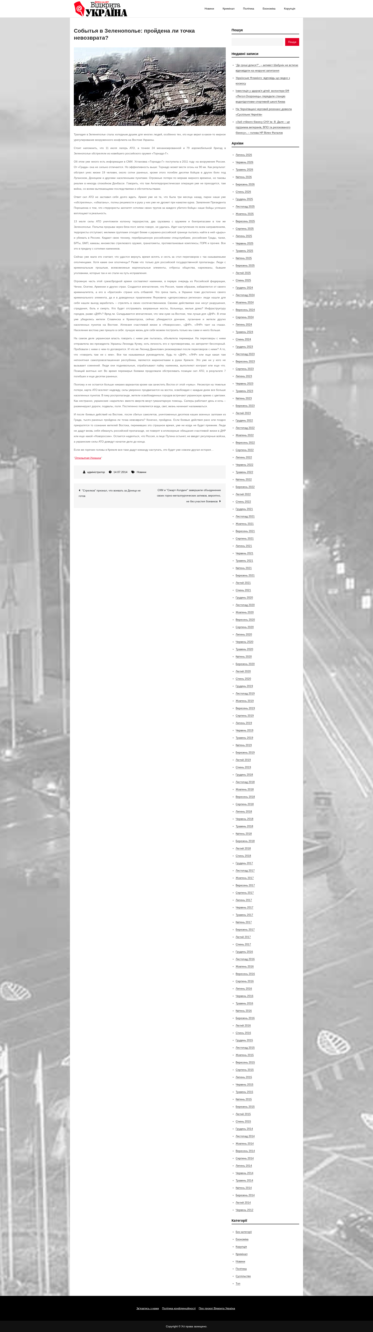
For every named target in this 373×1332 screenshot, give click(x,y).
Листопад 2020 (245, 604)
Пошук (237, 30)
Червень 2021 (244, 553)
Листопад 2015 (245, 1047)
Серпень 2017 (245, 892)
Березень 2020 (245, 663)
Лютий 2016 (243, 1025)
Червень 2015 (244, 1084)
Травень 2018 (244, 826)
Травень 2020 (244, 649)
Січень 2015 (243, 1121)
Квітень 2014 (244, 1187)
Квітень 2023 (244, 398)
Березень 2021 (245, 575)
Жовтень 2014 (245, 1143)
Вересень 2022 (245, 442)
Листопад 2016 (245, 959)
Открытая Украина (88, 457)
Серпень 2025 (245, 228)
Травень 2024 (244, 331)
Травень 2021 (244, 560)
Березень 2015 (245, 1106)
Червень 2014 (244, 1173)
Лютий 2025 (243, 272)
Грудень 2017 (244, 863)
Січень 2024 (243, 339)
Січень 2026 (243, 191)
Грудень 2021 (244, 508)
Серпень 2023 (245, 368)
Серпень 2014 (245, 1158)
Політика (248, 8)
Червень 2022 (244, 464)
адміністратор (96, 472)
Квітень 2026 (244, 176)
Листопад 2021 (245, 516)
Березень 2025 (245, 265)
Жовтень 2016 (245, 966)
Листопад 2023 (245, 354)
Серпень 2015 (245, 1069)
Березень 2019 (245, 752)
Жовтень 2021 (245, 523)
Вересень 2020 (245, 619)
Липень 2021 (244, 545)
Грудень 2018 (244, 774)
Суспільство (243, 1276)
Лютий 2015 (243, 1114)
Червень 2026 (244, 162)
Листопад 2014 (245, 1136)
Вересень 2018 (245, 796)
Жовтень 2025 (245, 213)
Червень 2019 (244, 730)
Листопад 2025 (245, 206)
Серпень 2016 (245, 981)
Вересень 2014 (245, 1150)
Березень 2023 (245, 405)
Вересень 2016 (245, 973)
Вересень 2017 (245, 885)
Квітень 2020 (244, 656)
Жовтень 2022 (245, 435)
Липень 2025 (244, 235)
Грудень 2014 (244, 1128)
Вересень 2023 (245, 361)
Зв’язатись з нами (147, 1308)
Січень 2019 (243, 767)
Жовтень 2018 (245, 789)
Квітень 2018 (244, 833)
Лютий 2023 (243, 413)
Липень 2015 (244, 1077)
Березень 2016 (245, 1018)
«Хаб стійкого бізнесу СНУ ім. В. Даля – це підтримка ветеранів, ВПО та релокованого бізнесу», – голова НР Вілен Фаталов (263, 127)
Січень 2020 (243, 678)
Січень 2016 (243, 1032)
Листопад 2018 (245, 781)
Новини (209, 8)
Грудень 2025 (244, 199)
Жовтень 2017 (245, 877)
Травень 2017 (244, 914)
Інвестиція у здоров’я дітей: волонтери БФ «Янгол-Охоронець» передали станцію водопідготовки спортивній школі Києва (262, 96)
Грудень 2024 (244, 287)
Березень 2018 (245, 840)
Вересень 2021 (245, 531)
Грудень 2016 (244, 951)
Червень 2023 (244, 383)
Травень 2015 (244, 1091)
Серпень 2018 (245, 804)
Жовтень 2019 (245, 700)
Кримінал (228, 8)
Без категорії (244, 1231)
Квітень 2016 (244, 1010)
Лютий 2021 (243, 582)
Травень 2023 (244, 390)
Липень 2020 (244, 634)
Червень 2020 (244, 641)
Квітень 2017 (244, 922)
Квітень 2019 (244, 745)
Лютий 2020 (243, 671)
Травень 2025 (244, 250)
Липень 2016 (244, 988)
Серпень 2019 (245, 715)
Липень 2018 (244, 811)
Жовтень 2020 (245, 612)
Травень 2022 (244, 472)
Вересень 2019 (245, 708)
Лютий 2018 (243, 848)
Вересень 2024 (245, 309)
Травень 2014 (244, 1180)
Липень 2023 (244, 376)
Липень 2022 (244, 457)
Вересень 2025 (245, 221)
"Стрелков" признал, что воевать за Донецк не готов (110, 493)
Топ (238, 1283)
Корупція (289, 8)
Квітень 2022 (244, 479)
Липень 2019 (244, 722)
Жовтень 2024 (245, 302)
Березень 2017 (245, 929)
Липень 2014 (244, 1165)
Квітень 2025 (244, 258)
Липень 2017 (244, 900)
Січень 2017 (243, 944)
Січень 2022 (243, 501)
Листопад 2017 (245, 870)
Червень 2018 (244, 818)
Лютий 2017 (243, 936)
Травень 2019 (244, 737)
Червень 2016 (244, 995)
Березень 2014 (245, 1195)
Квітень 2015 (244, 1099)
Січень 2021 (243, 590)
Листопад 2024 (245, 294)
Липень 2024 (244, 324)
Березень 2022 (245, 486)
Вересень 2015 (245, 1062)
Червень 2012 (244, 1209)
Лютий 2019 (243, 759)
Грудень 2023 (244, 346)
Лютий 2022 (243, 494)
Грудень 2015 (244, 1040)
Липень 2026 (244, 154)
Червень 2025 (244, 243)
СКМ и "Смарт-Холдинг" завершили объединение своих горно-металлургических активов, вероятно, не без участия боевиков (189, 496)
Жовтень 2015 (245, 1054)
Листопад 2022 (245, 427)
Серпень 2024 (245, 317)
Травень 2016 (244, 1003)
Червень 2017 (244, 907)
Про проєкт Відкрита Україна (217, 1308)
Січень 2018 (243, 855)
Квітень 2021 (244, 567)
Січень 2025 (243, 280)
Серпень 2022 (245, 449)
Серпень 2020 (245, 627)
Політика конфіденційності (179, 1308)
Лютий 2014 (243, 1202)
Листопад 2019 (245, 693)
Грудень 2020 (244, 597)
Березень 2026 (245, 184)
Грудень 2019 (244, 686)
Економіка (269, 8)
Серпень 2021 (245, 538)
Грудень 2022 (244, 420)
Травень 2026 (244, 169)
